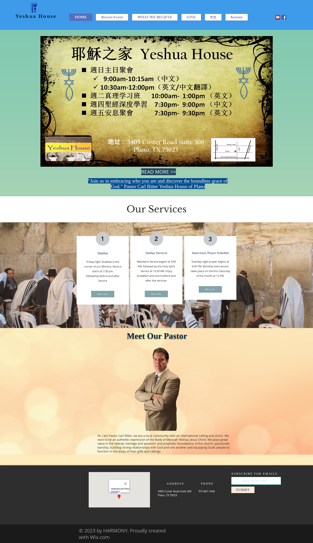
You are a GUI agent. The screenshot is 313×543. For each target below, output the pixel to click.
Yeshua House (36, 16)
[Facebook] (284, 17)
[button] (156, 101)
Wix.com (100, 537)
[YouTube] (278, 17)
